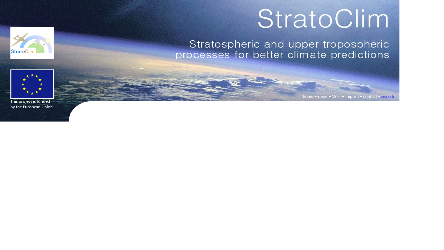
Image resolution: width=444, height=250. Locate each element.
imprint (352, 96)
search (387, 96)
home (308, 96)
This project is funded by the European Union (31, 104)
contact (370, 96)
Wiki (336, 96)
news (322, 96)
